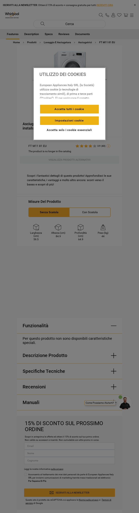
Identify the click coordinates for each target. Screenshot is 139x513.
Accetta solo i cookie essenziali (69, 130)
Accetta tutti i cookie (69, 109)
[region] (69, 104)
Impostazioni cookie (69, 120)
